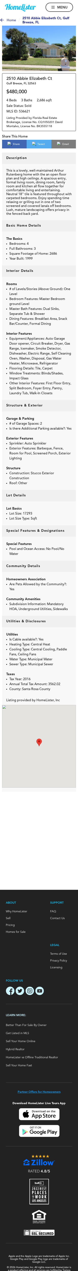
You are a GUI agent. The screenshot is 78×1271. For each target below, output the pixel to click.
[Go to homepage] (20, 8)
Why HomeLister (16, 911)
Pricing (10, 925)
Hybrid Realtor (15, 1049)
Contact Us (57, 918)
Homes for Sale (16, 932)
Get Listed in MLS (17, 1033)
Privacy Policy (58, 960)
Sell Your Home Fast (19, 1065)
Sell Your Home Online (20, 1041)
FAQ (53, 911)
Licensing (56, 967)
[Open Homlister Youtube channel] (39, 991)
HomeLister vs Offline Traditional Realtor (32, 1057)
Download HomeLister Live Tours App (39, 1103)
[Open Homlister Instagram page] (29, 991)
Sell (8, 918)
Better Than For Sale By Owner (26, 1025)
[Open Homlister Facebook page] (10, 991)
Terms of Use (58, 953)
